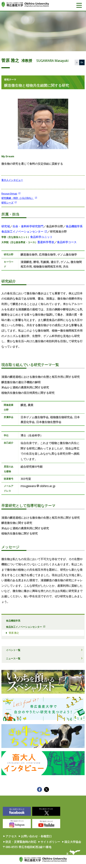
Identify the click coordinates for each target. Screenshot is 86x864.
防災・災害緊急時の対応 (21, 842)
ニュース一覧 (13, 658)
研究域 (5, 226)
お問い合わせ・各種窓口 (36, 836)
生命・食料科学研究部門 (28, 226)
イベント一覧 (13, 650)
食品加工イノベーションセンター (22, 231)
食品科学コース (67, 242)
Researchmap (9, 193)
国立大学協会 (72, 842)
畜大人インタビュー (12, 179)
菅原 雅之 (14, 632)
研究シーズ (7, 202)
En (82, 62)
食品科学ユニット (41, 237)
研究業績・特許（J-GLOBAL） (17, 197)
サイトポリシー (50, 842)
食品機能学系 (74, 226)
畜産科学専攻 (45, 242)
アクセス (11, 836)
